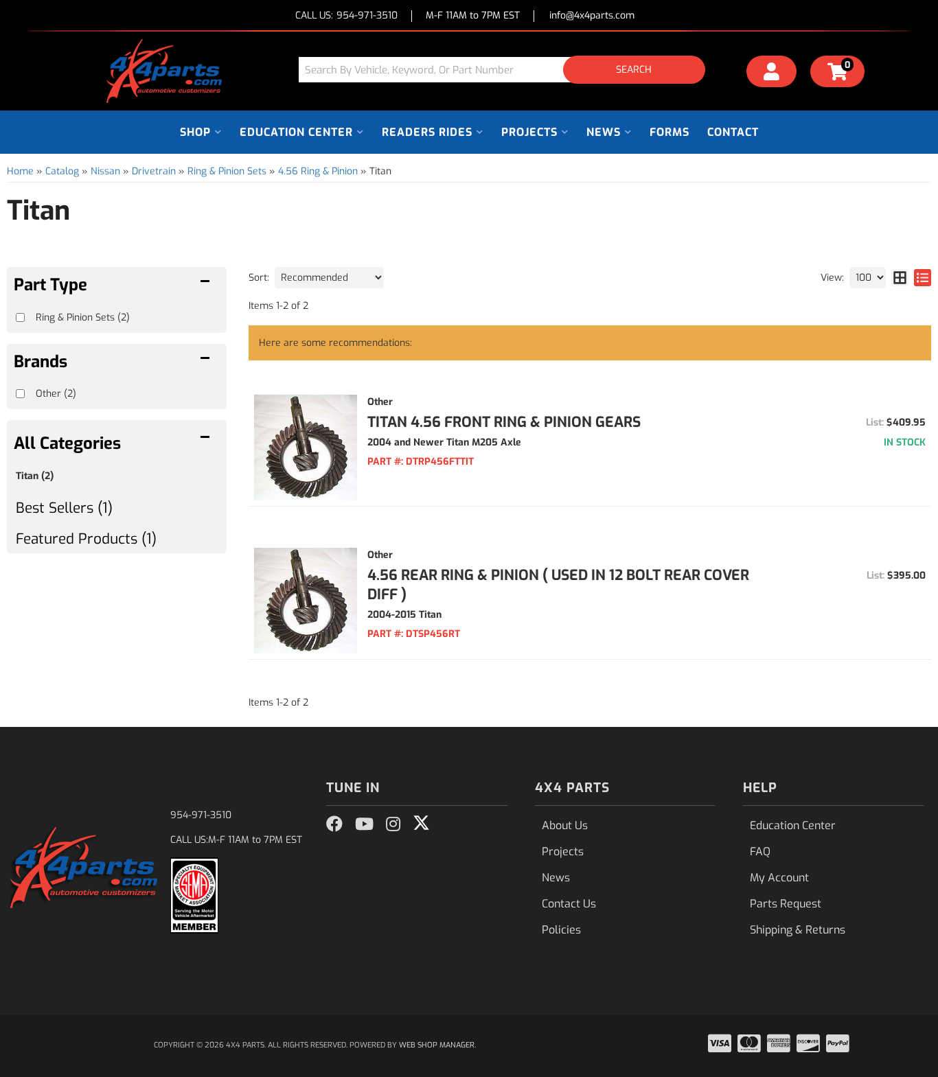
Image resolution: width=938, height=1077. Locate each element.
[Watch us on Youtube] (364, 824)
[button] (507, 70)
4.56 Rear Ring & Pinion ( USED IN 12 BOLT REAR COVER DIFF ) (558, 585)
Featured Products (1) (86, 538)
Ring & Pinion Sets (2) (83, 317)
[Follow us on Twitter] (421, 823)
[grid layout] (899, 277)
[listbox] (329, 277)
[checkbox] (20, 393)
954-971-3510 (200, 815)
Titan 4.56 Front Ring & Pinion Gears (504, 422)
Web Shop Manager (436, 1045)
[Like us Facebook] (334, 824)
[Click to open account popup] (772, 73)
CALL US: (346, 16)
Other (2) (56, 393)
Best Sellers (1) (64, 508)
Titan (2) (35, 476)
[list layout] (922, 277)
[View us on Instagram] (393, 824)
